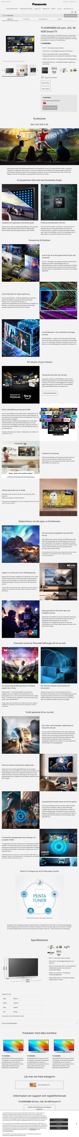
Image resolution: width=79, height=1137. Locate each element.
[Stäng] (76, 1123)
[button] (9, 70)
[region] (39, 1124)
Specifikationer (43, 19)
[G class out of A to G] (44, 103)
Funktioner (26, 19)
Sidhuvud (10, 19)
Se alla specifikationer (9, 1023)
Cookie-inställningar (59, 1120)
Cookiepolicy (33, 1129)
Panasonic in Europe (6, 1)
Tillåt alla (59, 1128)
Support (59, 19)
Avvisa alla (58, 1124)
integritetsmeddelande (7, 1131)
